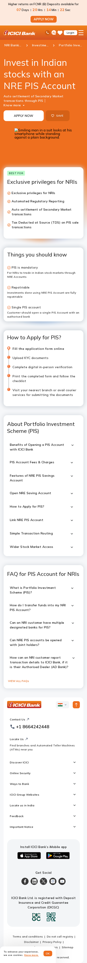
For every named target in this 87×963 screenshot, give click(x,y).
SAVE (60, 115)
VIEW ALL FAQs (18, 681)
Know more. (31, 955)
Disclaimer (31, 942)
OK (48, 953)
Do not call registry (60, 936)
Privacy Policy (52, 942)
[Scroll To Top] (76, 704)
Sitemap (68, 947)
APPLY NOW (44, 19)
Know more (12, 105)
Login (71, 32)
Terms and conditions (27, 936)
